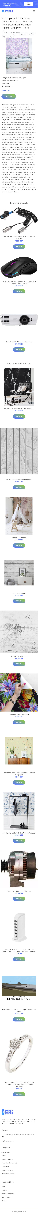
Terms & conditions (7, 1194)
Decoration (14, 78)
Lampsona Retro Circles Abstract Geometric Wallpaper (19, 774)
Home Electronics (7, 1170)
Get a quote (29, 3)
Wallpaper (22, 78)
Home (3, 31)
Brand (3, 1156)
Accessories (5, 1152)
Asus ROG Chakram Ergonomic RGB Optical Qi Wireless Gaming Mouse (19, 283)
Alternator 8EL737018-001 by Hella (19, 891)
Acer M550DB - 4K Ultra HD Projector (19, 342)
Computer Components (9, 1163)
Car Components (7, 1159)
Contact (4, 1190)
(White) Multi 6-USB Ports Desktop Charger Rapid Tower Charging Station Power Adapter (19, 950)
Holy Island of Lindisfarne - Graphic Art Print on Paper (19, 1011)
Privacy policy (6, 1197)
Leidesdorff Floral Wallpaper (19, 714)
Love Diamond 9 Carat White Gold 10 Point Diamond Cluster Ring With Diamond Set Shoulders (19, 1084)
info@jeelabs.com (7, 1141)
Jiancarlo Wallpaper (19, 538)
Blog (3, 1186)
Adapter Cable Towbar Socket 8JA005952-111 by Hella (19, 238)
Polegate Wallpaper (19, 593)
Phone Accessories (8, 1174)
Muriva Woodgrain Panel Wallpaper (19, 480)
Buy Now (8, 96)
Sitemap (4, 1201)
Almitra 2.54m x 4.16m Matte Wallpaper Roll (19, 409)
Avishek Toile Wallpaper (19, 656)
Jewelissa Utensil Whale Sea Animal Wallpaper (19, 833)
